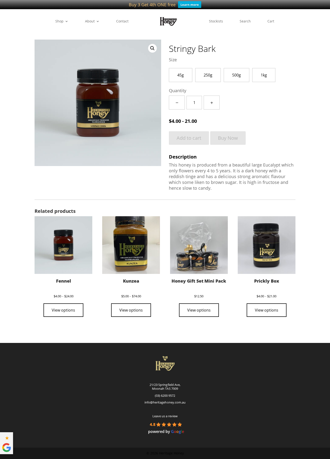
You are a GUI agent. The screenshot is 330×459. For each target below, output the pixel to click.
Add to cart (189, 138)
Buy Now (228, 138)
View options (63, 310)
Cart (270, 21)
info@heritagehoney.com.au (164, 402)
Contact (122, 21)
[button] (152, 48)
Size (173, 60)
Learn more (189, 4)
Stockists (216, 21)
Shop (59, 21)
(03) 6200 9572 (165, 395)
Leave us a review (165, 416)
